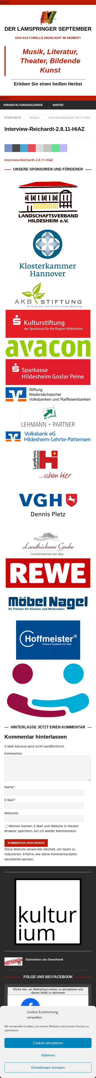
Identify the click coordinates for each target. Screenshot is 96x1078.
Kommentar (13, 753)
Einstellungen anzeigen (48, 1067)
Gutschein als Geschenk (44, 959)
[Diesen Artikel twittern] (16, 148)
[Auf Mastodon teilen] (63, 148)
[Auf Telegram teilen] (71, 148)
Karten (58, 105)
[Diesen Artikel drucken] (47, 148)
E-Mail (9, 800)
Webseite (11, 813)
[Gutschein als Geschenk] (13, 961)
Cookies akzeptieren (48, 1043)
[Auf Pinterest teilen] (32, 148)
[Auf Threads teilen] (87, 148)
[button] (4, 2)
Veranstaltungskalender (23, 105)
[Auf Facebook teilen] (8, 148)
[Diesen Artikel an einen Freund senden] (40, 148)
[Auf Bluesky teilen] (79, 148)
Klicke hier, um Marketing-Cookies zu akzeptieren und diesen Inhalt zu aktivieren (48, 991)
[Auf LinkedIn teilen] (24, 148)
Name (8, 787)
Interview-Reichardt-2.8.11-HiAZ (28, 160)
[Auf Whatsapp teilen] (55, 148)
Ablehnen (48, 1055)
